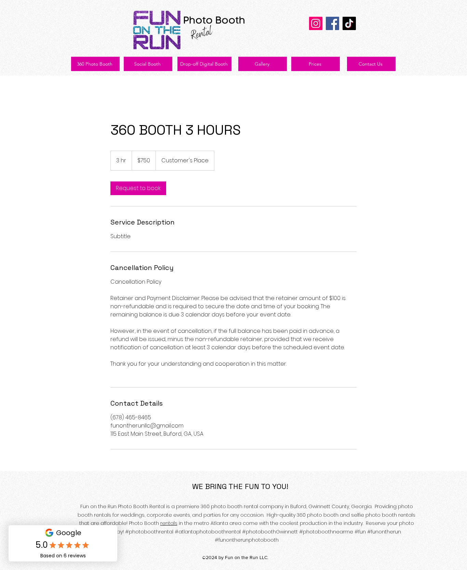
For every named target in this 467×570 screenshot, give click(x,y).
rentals (168, 523)
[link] (138, 188)
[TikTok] (349, 23)
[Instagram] (315, 23)
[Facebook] (332, 23)
